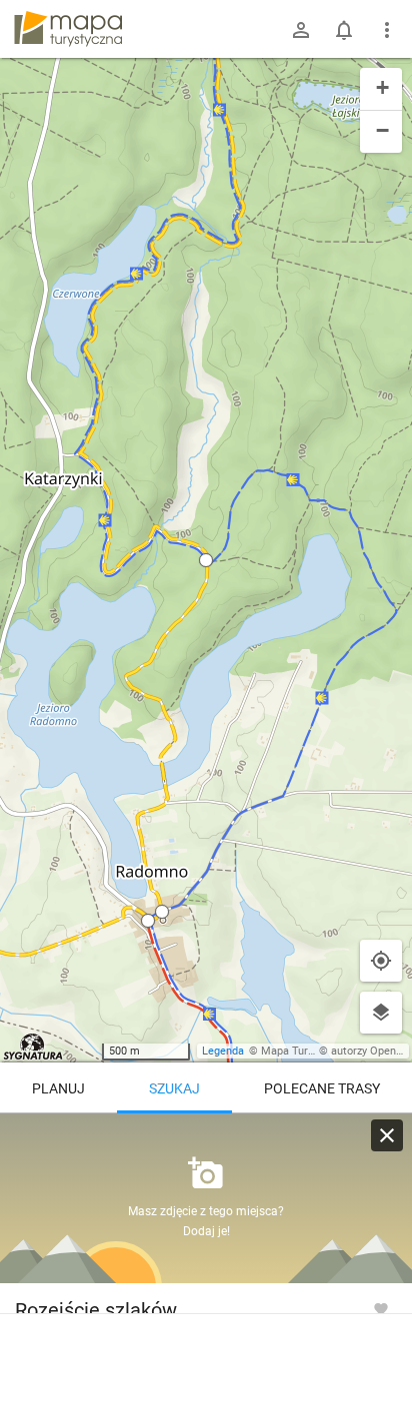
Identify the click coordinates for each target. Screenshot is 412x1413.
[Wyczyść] (387, 1135)
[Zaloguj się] (301, 30)
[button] (206, 560)
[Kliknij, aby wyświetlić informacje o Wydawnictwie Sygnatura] (33, 1046)
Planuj (58, 1088)
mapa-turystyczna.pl (68, 29)
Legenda (223, 1051)
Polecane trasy (322, 1088)
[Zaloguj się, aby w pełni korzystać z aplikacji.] (381, 1308)
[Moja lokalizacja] (381, 961)
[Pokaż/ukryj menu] (387, 30)
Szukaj (174, 1088)
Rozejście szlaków (96, 1310)
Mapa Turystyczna (306, 1051)
